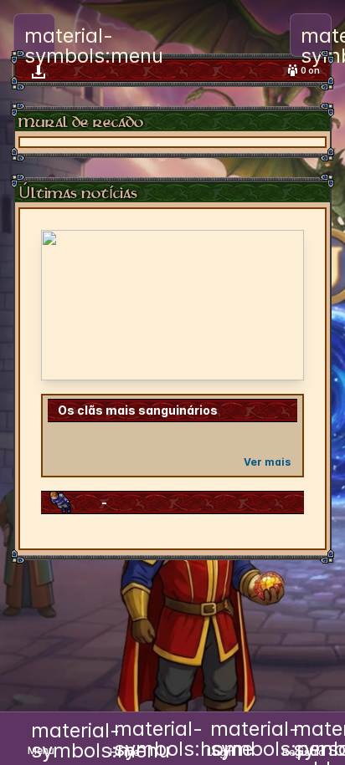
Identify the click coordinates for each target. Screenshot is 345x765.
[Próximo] (280, 305)
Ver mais (267, 462)
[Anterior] (64, 305)
